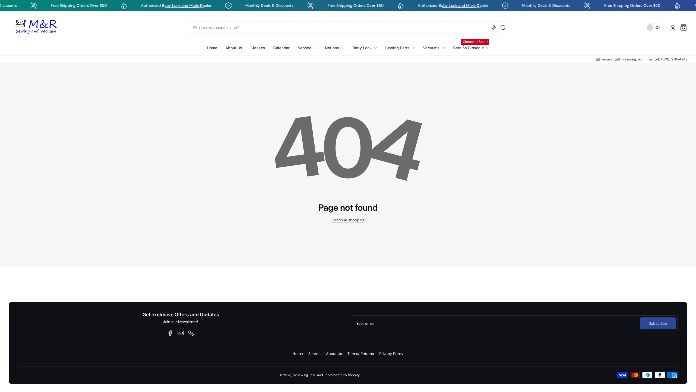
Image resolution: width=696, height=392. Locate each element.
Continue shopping (348, 220)
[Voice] (493, 27)
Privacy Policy (391, 353)
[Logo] (36, 27)
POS (313, 375)
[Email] (181, 333)
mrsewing (300, 375)
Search (314, 353)
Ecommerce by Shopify (342, 375)
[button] (683, 27)
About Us (334, 353)
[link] (307, 48)
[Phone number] (191, 333)
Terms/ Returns (360, 353)
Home (298, 353)
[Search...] (503, 27)
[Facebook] (170, 333)
